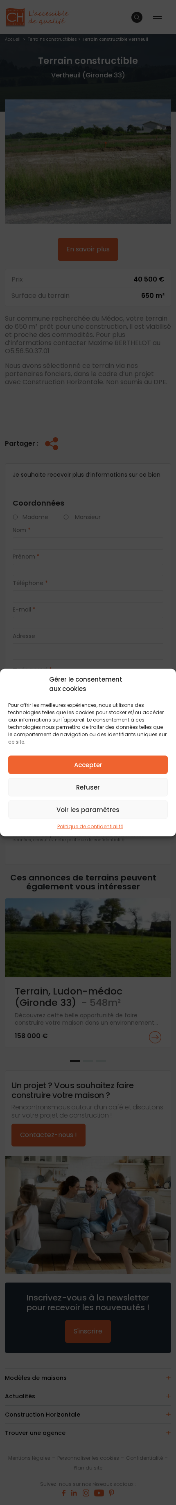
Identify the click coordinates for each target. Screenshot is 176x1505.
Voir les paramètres (88, 809)
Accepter (88, 764)
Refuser (88, 787)
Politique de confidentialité (90, 826)
